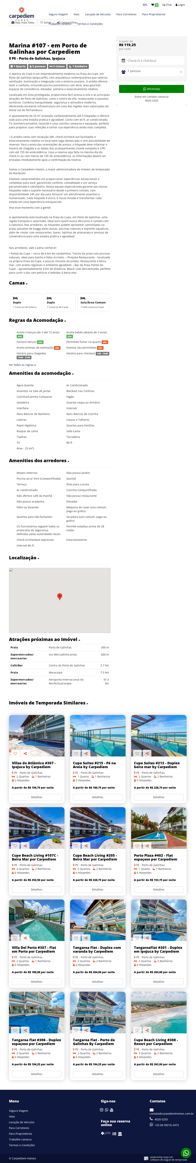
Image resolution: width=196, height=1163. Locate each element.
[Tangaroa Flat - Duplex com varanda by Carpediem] (98, 920)
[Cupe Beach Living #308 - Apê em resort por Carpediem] (159, 1012)
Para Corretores (126, 14)
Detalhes (36, 797)
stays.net (168, 1157)
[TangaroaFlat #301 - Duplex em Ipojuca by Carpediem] (159, 920)
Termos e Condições (90, 24)
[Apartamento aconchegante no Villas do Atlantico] (37, 735)
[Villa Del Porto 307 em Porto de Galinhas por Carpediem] (37, 920)
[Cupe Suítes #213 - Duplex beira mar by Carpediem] (159, 735)
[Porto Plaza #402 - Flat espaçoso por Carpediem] (159, 828)
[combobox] (156, 72)
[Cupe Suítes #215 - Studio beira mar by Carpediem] (98, 735)
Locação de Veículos (98, 14)
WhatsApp (153, 89)
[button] (59, 282)
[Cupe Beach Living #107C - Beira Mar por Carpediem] (37, 828)
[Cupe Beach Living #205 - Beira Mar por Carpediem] (98, 828)
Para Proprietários (153, 14)
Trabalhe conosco (60, 24)
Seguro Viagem (58, 14)
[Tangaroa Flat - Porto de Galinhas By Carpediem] (98, 1012)
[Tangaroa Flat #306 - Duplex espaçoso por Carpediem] (37, 1012)
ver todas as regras (21, 365)
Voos (76, 14)
